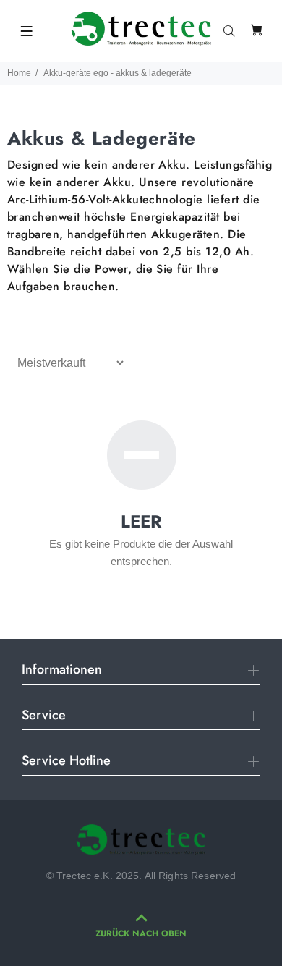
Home (19, 73)
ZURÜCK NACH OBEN (141, 933)
